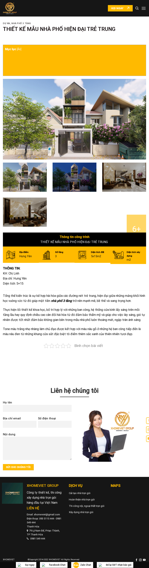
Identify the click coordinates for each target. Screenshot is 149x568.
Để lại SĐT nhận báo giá (118, 565)
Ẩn (19, 49)
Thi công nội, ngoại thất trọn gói (86, 505)
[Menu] (143, 8)
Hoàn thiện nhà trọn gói (82, 499)
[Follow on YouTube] (144, 560)
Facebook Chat (57, 565)
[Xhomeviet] (10, 8)
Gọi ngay (29, 565)
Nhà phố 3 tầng (21, 23)
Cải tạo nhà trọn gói (79, 493)
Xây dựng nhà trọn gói (81, 512)
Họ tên (7, 402)
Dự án (6, 23)
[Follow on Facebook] (136, 560)
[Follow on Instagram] (140, 560)
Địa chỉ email (12, 418)
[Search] (137, 8)
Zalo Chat (85, 565)
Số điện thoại (47, 418)
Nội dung (9, 434)
